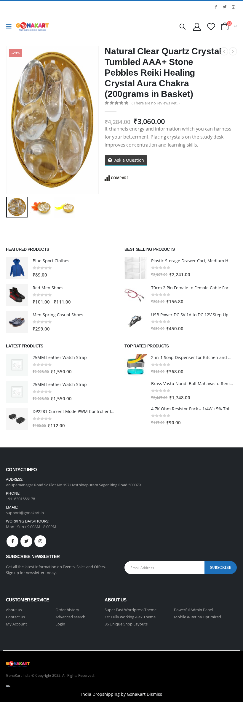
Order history (67, 609)
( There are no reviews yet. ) (156, 103)
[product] (17, 268)
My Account (16, 624)
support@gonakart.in (25, 512)
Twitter (26, 541)
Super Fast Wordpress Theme (130, 609)
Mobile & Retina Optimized (197, 617)
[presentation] (13, 120)
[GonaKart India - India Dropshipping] (32, 26)
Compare (120, 177)
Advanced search (70, 617)
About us (14, 609)
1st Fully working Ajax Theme (130, 617)
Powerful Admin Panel (193, 609)
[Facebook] (216, 7)
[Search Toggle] (182, 26)
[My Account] (197, 27)
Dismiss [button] (154, 694)
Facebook (12, 541)
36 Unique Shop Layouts (126, 624)
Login (60, 624)
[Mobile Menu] (10, 26)
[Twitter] (224, 7)
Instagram (40, 541)
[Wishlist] (211, 27)
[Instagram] (233, 7)
